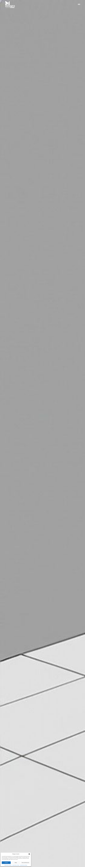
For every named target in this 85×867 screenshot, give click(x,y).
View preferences (25, 862)
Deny (16, 862)
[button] (29, 854)
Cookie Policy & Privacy (8, 865)
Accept (6, 862)
